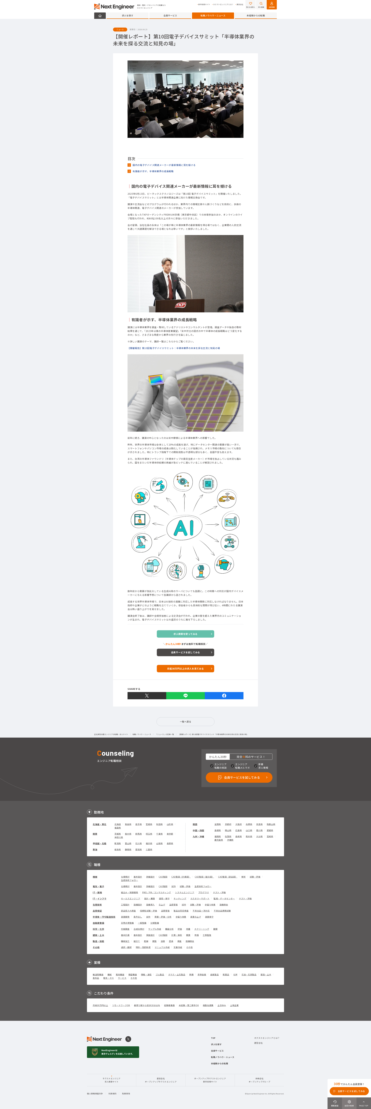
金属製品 (214, 974)
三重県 (149, 849)
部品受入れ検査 (128, 910)
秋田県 (159, 824)
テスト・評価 (219, 892)
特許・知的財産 (143, 947)
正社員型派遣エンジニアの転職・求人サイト (111, 734)
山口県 (249, 830)
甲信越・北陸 (99, 843)
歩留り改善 (210, 904)
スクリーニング (201, 929)
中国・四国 (198, 830)
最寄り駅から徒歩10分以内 (147, 1005)
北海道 (117, 824)
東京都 (170, 833)
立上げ (162, 904)
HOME (100, 15)
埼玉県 (149, 833)
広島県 (238, 830)
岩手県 (138, 824)
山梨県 (159, 843)
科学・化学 (98, 929)
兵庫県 (249, 824)
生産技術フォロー (129, 880)
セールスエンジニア (130, 898)
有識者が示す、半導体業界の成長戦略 (153, 171)
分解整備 (154, 922)
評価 (180, 929)
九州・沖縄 (198, 836)
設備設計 (138, 904)
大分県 (259, 836)
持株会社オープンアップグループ (259, 1080)
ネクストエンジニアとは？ (223, 4)
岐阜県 (117, 849)
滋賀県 (217, 824)
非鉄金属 (202, 974)
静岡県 (128, 849)
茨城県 (117, 833)
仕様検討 (125, 876)
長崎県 (238, 836)
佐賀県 (228, 836)
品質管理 (165, 910)
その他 (96, 947)
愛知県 (138, 849)
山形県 (170, 824)
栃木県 (128, 833)
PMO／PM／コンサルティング (156, 892)
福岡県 (217, 836)
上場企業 (234, 1005)
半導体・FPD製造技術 (104, 916)
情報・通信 (146, 974)
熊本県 (249, 836)
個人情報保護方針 (95, 1093)
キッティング (180, 898)
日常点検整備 (127, 922)
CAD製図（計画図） (181, 876)
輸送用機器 (98, 974)
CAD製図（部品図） (227, 876)
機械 (95, 876)
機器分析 (169, 929)
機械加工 (125, 941)
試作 (173, 886)
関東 (95, 833)
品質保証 (97, 910)
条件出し (138, 916)
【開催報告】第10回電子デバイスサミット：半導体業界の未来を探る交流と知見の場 (174, 348)
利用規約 (113, 1093)
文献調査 (125, 929)
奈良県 (259, 824)
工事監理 (207, 935)
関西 (195, 824)
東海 (95, 849)
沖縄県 (230, 839)
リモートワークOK (121, 1005)
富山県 (128, 843)
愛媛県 (270, 830)
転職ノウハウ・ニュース (213, 15)
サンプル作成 (154, 929)
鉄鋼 (191, 974)
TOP (213, 1037)
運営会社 (240, 4)
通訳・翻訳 (126, 947)
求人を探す (127, 15)
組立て (137, 941)
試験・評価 (255, 876)
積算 (188, 935)
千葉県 (159, 833)
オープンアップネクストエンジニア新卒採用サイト (210, 1080)
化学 (235, 974)
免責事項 (126, 1093)
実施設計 (150, 935)
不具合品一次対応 (201, 910)
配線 (146, 941)
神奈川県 (118, 837)
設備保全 (224, 904)
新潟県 (117, 843)
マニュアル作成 (162, 947)
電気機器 (120, 974)
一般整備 (142, 922)
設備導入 (150, 904)
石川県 (138, 843)
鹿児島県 (218, 839)
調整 (154, 941)
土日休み (222, 1005)
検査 (179, 941)
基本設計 (138, 876)
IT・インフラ (100, 898)
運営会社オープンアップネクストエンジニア (161, 1080)
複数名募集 (208, 1005)
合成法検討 (139, 929)
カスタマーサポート (200, 898)
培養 (188, 929)
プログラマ (203, 892)
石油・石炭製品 (249, 974)
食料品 (96, 978)
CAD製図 (163, 876)
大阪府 (238, 824)
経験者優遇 (169, 1005)
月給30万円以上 (100, 1005)
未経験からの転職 (256, 15)
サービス (122, 978)
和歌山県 (271, 824)
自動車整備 (98, 922)
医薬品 (226, 974)
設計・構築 (149, 898)
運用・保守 (164, 898)
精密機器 (132, 974)
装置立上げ (195, 916)
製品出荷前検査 (181, 910)
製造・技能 (98, 941)
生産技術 (97, 904)
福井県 (149, 843)
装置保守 (209, 916)
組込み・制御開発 (129, 892)
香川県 (259, 830)
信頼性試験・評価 (148, 910)
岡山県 (228, 830)
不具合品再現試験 (222, 910)
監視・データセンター (224, 898)
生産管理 (173, 904)
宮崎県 (270, 836)
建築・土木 (98, 935)
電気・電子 (98, 886)
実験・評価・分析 (163, 916)
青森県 (128, 824)
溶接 (163, 941)
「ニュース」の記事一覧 (165, 734)
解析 (243, 876)
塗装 (171, 941)
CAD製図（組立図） (204, 876)
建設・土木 (266, 974)
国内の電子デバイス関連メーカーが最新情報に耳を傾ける (164, 165)
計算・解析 (176, 935)
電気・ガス (108, 978)
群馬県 (138, 833)
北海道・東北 (99, 824)
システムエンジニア (184, 892)
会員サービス (170, 15)
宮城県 (149, 824)
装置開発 (125, 916)
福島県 (117, 827)
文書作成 (178, 947)
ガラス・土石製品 (176, 974)
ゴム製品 (160, 974)
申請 (196, 935)
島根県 (217, 830)
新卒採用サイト (204, 4)
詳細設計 (150, 876)
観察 (215, 929)
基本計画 (125, 935)
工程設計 (125, 904)
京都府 (228, 824)
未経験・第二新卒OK (189, 1005)
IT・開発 (97, 892)
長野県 (170, 843)
